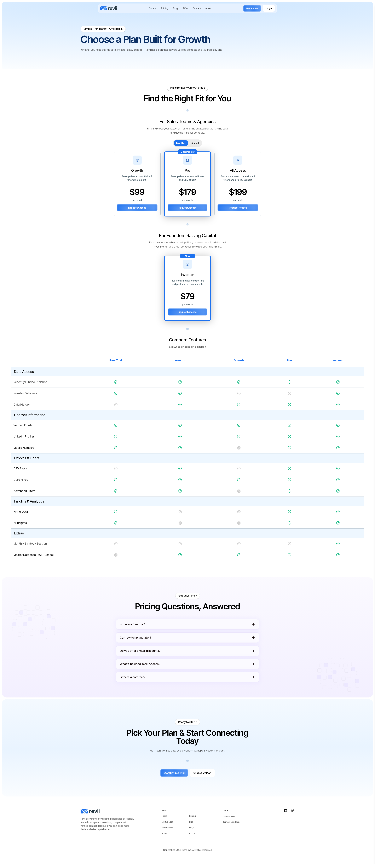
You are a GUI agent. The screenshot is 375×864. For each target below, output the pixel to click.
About (208, 8)
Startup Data (167, 821)
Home (164, 816)
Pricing (164, 8)
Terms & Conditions (231, 822)
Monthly (181, 143)
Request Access (137, 207)
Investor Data (167, 827)
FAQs (185, 8)
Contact (196, 8)
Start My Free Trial (174, 772)
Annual (195, 143)
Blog (175, 8)
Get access (252, 8)
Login (269, 8)
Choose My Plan (202, 772)
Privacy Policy (229, 816)
